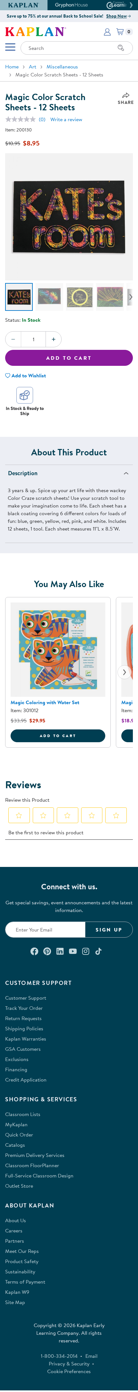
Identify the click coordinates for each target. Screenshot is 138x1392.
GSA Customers (23, 1048)
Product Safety (22, 1261)
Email (91, 1355)
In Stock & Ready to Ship (25, 410)
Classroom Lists (22, 1114)
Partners (14, 1240)
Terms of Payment (25, 1281)
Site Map (15, 1302)
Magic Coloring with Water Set (45, 702)
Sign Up (109, 929)
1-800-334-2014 (59, 1355)
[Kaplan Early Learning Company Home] (35, 31)
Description (23, 473)
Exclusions (17, 1059)
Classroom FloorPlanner (32, 1165)
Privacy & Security (69, 1363)
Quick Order (19, 1134)
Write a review (66, 119)
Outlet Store (19, 1185)
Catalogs (15, 1144)
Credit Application (26, 1079)
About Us (15, 1220)
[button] (130, 5)
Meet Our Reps (22, 1250)
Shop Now (116, 16)
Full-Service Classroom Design (39, 1175)
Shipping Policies (24, 1028)
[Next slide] (124, 672)
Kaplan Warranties (25, 1038)
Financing (16, 1069)
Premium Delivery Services (35, 1155)
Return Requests (23, 1018)
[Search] (121, 48)
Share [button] (126, 102)
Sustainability (20, 1271)
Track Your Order (24, 1007)
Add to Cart (69, 357)
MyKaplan (16, 1124)
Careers (13, 1230)
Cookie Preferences (69, 1371)
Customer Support (25, 997)
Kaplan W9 (17, 1291)
